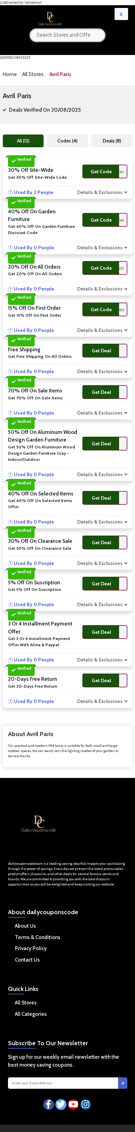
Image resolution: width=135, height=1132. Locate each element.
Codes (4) (67, 141)
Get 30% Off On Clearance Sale (39, 548)
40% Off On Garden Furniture (32, 215)
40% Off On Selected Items (40, 494)
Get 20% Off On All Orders (35, 273)
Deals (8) (112, 141)
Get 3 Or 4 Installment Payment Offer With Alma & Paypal (39, 641)
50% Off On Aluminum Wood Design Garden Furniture (42, 436)
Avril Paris (60, 74)
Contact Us (27, 960)
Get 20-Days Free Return (32, 686)
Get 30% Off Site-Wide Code (37, 177)
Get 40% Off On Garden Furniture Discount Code (41, 229)
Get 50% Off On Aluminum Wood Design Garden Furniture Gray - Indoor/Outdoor (41, 453)
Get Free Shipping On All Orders (40, 356)
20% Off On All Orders (34, 267)
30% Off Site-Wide (30, 170)
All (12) (23, 141)
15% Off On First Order (34, 308)
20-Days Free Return (32, 679)
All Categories (31, 1014)
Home (10, 74)
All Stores (33, 74)
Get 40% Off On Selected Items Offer (40, 503)
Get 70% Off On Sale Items (35, 397)
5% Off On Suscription (34, 582)
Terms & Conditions (37, 937)
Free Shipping (24, 349)
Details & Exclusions (100, 192)
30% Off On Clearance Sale (40, 541)
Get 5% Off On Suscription (34, 589)
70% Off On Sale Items (35, 391)
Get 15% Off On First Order (34, 315)
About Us (25, 926)
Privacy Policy (31, 948)
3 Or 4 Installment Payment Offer (40, 628)
